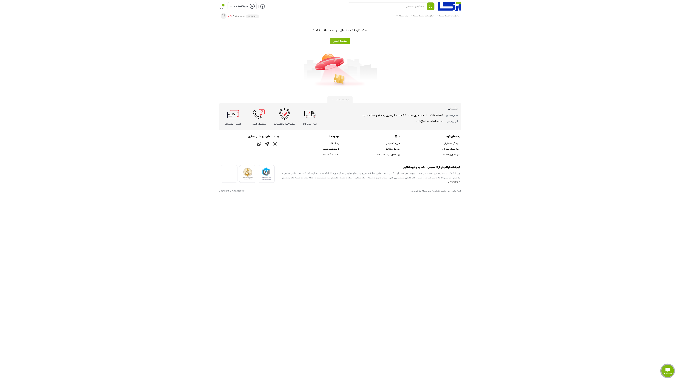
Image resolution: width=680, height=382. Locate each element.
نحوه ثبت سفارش (451, 143)
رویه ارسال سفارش (451, 149)
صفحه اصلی (340, 41)
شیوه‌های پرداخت (451, 154)
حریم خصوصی (393, 143)
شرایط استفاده (393, 149)
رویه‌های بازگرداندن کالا (388, 154)
